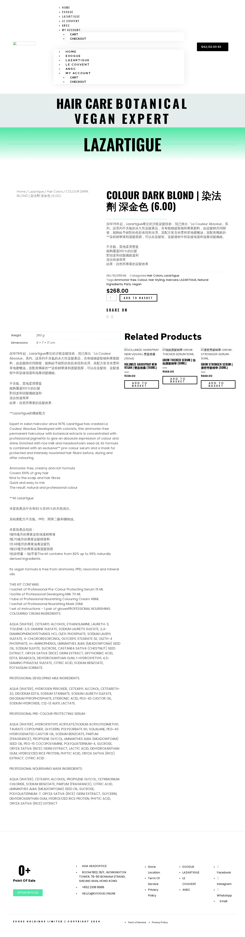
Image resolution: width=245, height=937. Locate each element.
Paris (127, 284)
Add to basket (138, 298)
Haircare (172, 280)
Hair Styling (157, 280)
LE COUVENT (71, 21)
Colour (142, 280)
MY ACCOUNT (71, 30)
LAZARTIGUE (71, 16)
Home (21, 191)
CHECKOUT (78, 39)
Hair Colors (55, 191)
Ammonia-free (125, 280)
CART (74, 34)
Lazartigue (36, 191)
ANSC (66, 25)
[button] (118, 47)
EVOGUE (67, 12)
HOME (66, 7)
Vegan (137, 284)
